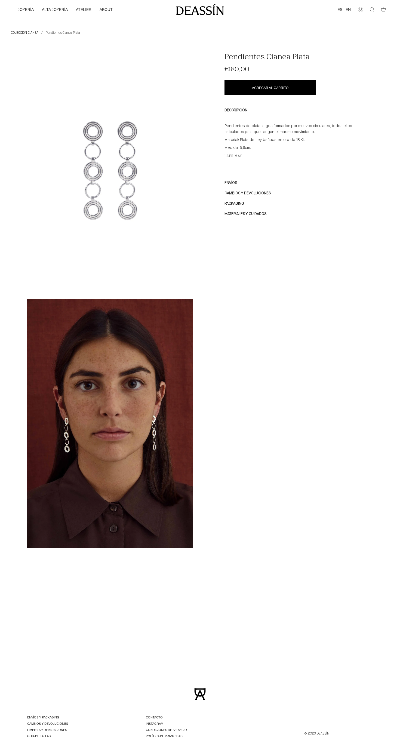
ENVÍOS (230, 183)
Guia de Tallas (39, 736)
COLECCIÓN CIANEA (24, 33)
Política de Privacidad (164, 736)
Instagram (154, 723)
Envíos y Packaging (43, 717)
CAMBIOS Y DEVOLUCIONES (247, 193)
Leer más (233, 156)
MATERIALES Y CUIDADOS (245, 214)
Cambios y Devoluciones (47, 723)
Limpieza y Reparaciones (47, 730)
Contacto (154, 717)
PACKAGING (234, 203)
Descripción (235, 110)
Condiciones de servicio (166, 730)
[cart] (383, 9)
